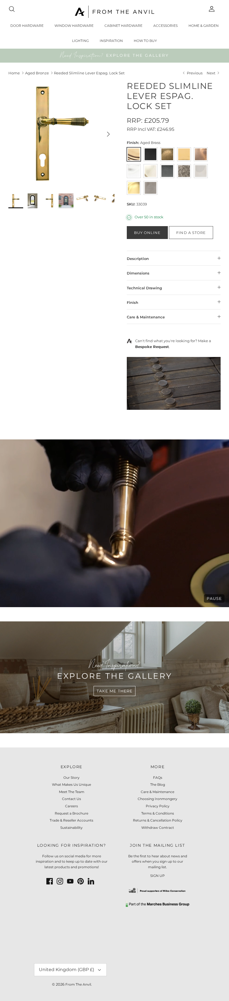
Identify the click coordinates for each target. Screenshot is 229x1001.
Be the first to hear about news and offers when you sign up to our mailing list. (157, 861)
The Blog (157, 784)
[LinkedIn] (91, 881)
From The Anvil (78, 984)
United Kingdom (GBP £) (66, 969)
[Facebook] (49, 881)
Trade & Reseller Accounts (71, 820)
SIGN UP (157, 876)
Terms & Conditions (157, 813)
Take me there (115, 691)
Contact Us (71, 799)
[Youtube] (70, 881)
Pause (214, 598)
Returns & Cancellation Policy (157, 820)
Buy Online (147, 232)
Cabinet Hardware (123, 25)
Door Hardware (27, 25)
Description (138, 258)
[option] (61, 134)
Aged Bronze (37, 73)
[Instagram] (60, 881)
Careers (71, 806)
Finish (132, 302)
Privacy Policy (158, 806)
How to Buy (145, 41)
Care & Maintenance (146, 317)
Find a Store (191, 232)
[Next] (108, 134)
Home (14, 73)
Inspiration (111, 41)
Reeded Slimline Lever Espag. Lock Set (89, 73)
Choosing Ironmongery (157, 799)
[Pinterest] (80, 881)
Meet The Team (71, 792)
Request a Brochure (71, 813)
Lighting (80, 41)
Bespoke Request (152, 346)
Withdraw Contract (157, 827)
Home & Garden (204, 25)
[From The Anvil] (114, 12)
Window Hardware (74, 25)
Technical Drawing (144, 288)
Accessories (165, 25)
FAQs (157, 777)
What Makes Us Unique (71, 784)
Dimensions (138, 273)
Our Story (71, 777)
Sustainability (71, 827)
